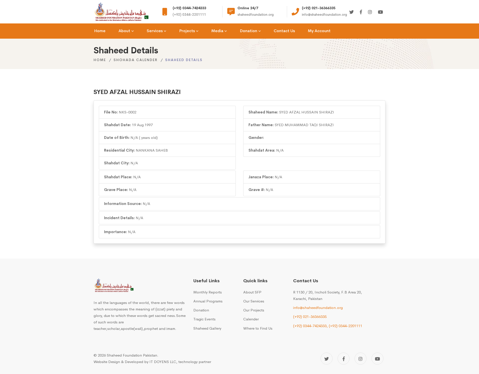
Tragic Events (204, 319)
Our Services (253, 301)
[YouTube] (377, 359)
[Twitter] (351, 12)
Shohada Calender (136, 60)
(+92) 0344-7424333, (310, 325)
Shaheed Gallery (207, 328)
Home (100, 60)
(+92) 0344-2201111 (345, 325)
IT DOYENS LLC (162, 361)
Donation (201, 310)
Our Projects (253, 310)
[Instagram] (369, 12)
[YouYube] (380, 12)
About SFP (252, 292)
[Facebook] (360, 12)
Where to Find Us (257, 328)
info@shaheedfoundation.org (318, 307)
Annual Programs (208, 301)
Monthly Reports (207, 292)
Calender (251, 319)
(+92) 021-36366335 (310, 316)
